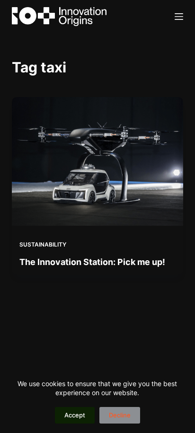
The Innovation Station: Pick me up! (92, 262)
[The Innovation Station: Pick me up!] (98, 161)
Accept (74, 415)
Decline (120, 415)
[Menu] (179, 16)
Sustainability (42, 244)
